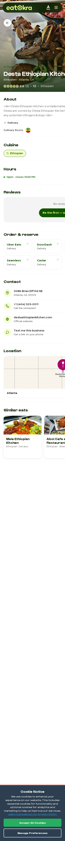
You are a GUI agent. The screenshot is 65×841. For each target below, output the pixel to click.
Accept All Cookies (32, 822)
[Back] (7, 23)
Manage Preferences (32, 833)
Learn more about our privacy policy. (32, 814)
